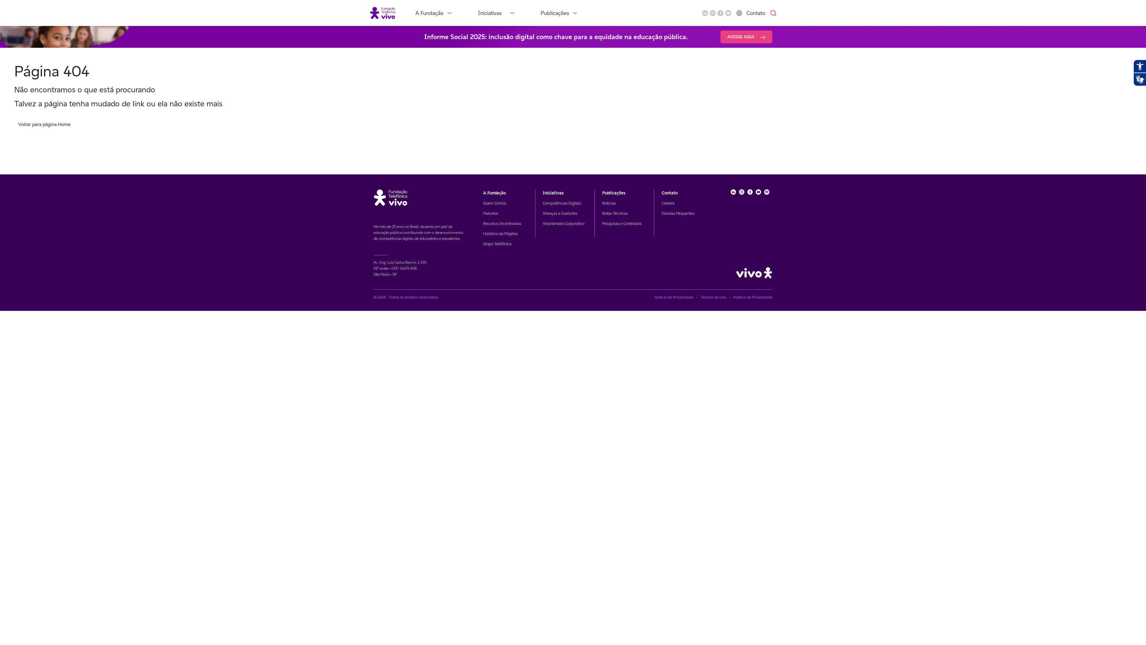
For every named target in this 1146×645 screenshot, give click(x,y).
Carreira (668, 203)
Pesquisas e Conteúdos (622, 223)
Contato (755, 13)
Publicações (555, 13)
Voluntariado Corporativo (563, 223)
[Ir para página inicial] (382, 13)
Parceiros (490, 213)
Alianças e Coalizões (560, 213)
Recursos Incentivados (502, 223)
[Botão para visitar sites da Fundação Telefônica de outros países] (739, 13)
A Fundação (429, 13)
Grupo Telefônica (497, 243)
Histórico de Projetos (500, 233)
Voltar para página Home (44, 124)
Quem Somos (494, 203)
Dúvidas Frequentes (678, 213)
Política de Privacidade (752, 297)
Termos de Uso (713, 297)
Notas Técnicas (615, 213)
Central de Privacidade (673, 297)
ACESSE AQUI (741, 36)
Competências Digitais (562, 203)
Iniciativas (490, 13)
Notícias (609, 203)
